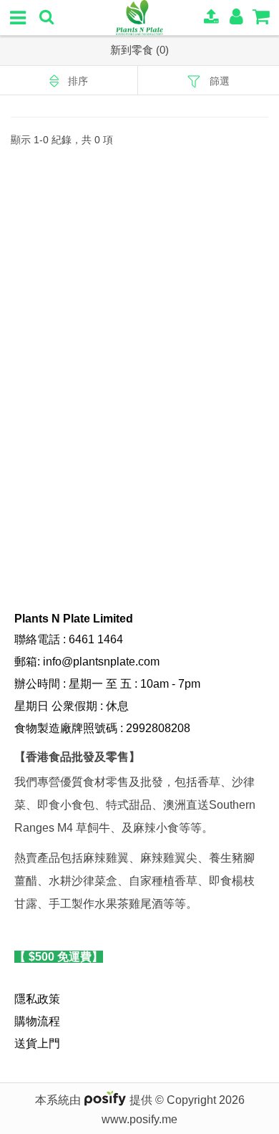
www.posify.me (139, 1119)
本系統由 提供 (95, 1100)
